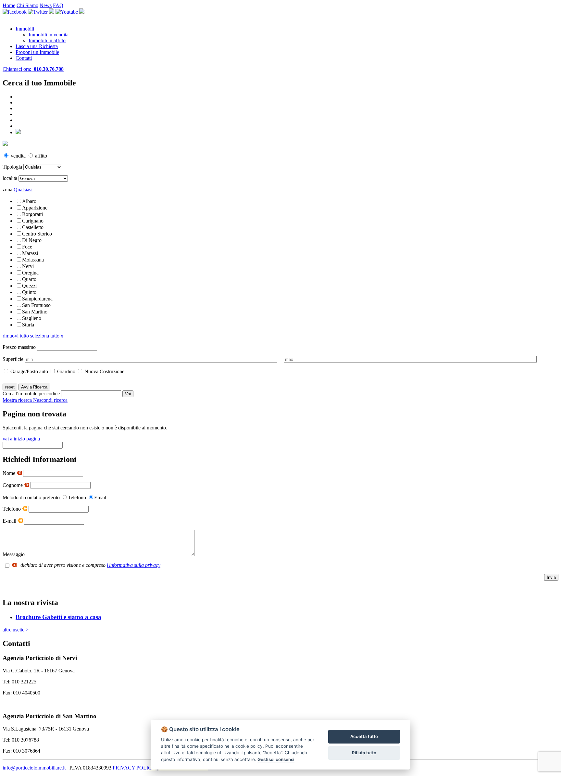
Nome (10, 473)
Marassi (30, 253)
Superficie (13, 359)
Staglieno (31, 318)
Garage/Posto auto (28, 371)
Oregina (30, 272)
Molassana (33, 259)
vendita (18, 156)
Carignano (33, 220)
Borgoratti (32, 214)
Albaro (29, 201)
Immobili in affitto (47, 40)
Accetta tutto (364, 736)
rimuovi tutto (16, 335)
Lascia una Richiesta (37, 46)
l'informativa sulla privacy (133, 565)
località (10, 178)
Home (9, 5)
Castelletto (33, 227)
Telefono (12, 509)
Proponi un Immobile (37, 52)
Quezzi (29, 285)
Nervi (28, 266)
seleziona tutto (44, 335)
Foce (27, 246)
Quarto (29, 279)
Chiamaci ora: (33, 69)
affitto (40, 156)
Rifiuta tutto (364, 752)
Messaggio (14, 554)
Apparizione (34, 207)
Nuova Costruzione (103, 371)
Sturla (28, 324)
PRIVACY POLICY (134, 767)
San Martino (34, 311)
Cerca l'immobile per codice (31, 393)
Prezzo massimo (19, 347)
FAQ (58, 5)
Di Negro (32, 240)
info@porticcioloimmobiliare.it (34, 767)
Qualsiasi (23, 189)
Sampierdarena (37, 298)
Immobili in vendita (49, 34)
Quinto (29, 292)
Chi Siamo (27, 5)
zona (7, 189)
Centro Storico (37, 233)
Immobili (25, 29)
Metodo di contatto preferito (31, 497)
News (46, 5)
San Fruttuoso (36, 305)
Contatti (24, 58)
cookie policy (249, 746)
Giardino (65, 371)
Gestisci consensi (275, 759)
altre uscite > (16, 629)
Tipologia (12, 167)
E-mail (10, 521)
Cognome (13, 485)
